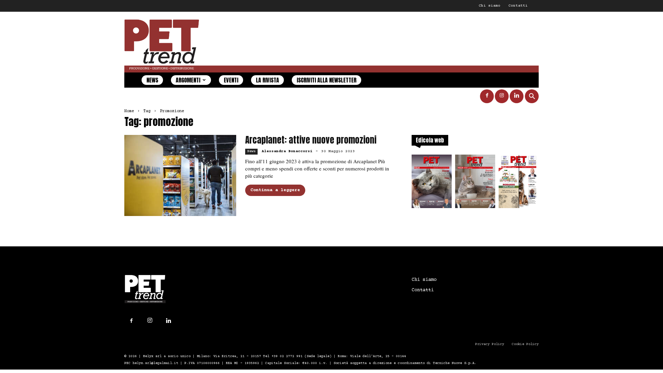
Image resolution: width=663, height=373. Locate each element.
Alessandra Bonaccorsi (287, 151)
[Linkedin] (516, 96)
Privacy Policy (489, 344)
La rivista (267, 80)
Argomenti (188, 80)
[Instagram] (502, 96)
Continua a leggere (275, 190)
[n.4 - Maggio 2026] (519, 183)
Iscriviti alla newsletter (326, 80)
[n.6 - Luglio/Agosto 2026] (432, 183)
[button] (532, 97)
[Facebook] (487, 96)
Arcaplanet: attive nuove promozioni (310, 140)
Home (129, 111)
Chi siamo (489, 5)
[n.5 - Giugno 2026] (475, 183)
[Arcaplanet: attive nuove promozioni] (180, 175)
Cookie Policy (525, 344)
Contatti (518, 5)
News (152, 80)
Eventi (231, 80)
